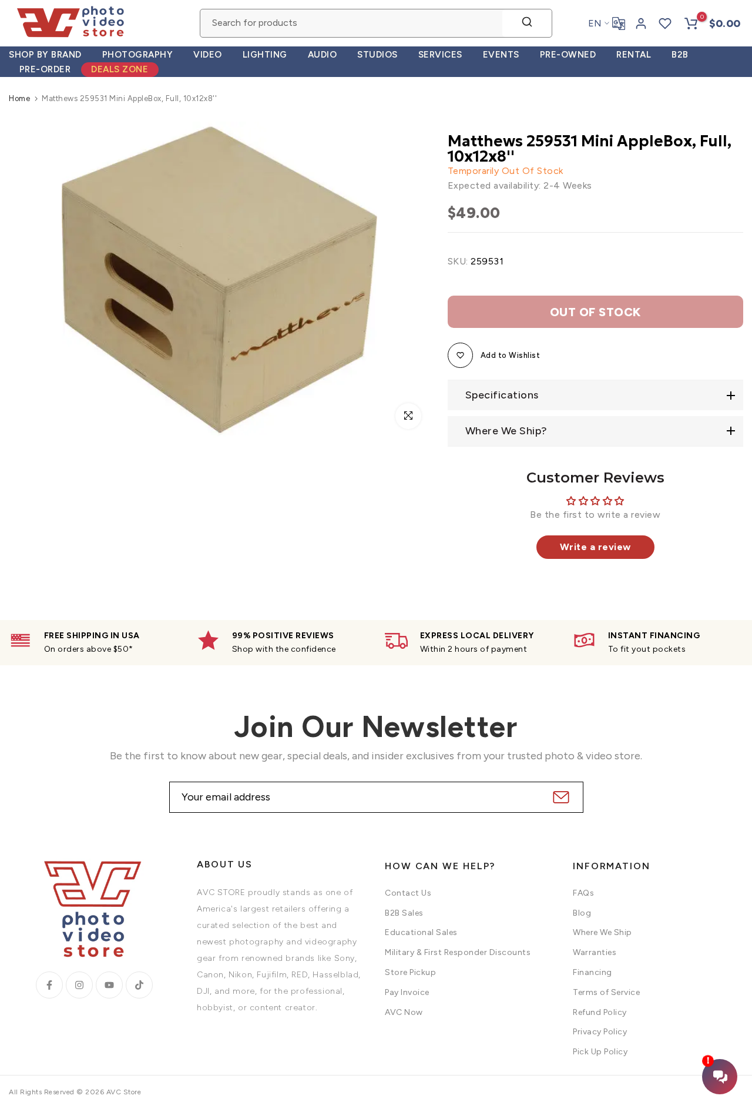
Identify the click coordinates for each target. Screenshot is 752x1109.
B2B (680, 54)
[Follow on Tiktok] (139, 985)
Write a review (595, 546)
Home (19, 98)
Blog (582, 913)
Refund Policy (600, 1012)
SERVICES (440, 54)
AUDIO (322, 54)
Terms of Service (606, 992)
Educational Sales (421, 932)
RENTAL (633, 54)
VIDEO (207, 54)
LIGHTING (265, 54)
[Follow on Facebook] (49, 985)
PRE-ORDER (45, 69)
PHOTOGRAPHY (137, 54)
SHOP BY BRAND (45, 54)
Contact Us (408, 893)
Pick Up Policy (600, 1052)
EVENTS (501, 54)
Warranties (594, 952)
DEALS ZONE (119, 69)
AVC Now (404, 1012)
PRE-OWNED (568, 54)
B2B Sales (404, 913)
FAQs (583, 893)
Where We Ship (602, 932)
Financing (592, 972)
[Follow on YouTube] (109, 985)
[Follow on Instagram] (79, 985)
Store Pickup (410, 972)
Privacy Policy (600, 1032)
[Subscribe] (559, 797)
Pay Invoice (407, 992)
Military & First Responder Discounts (458, 952)
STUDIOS (377, 54)
